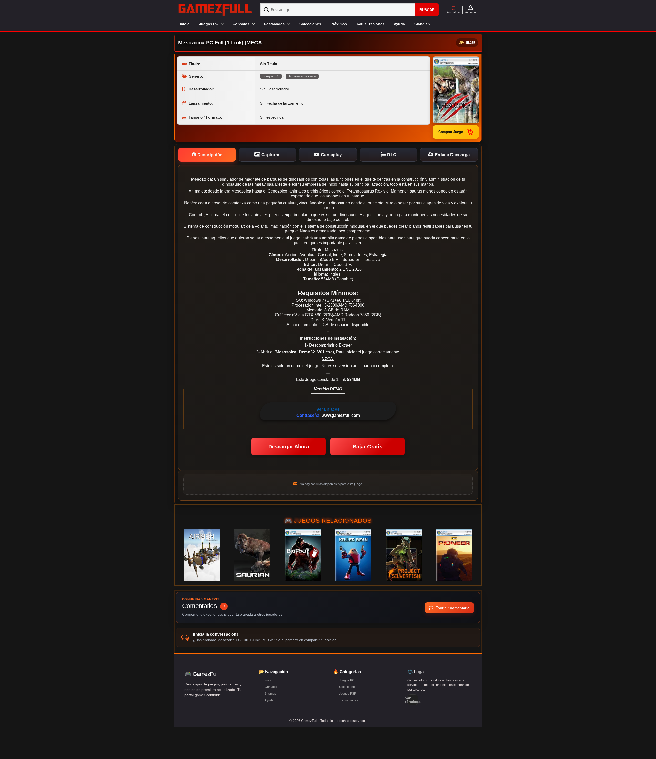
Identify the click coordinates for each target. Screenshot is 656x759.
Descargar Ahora (288, 446)
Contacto (271, 687)
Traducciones (348, 700)
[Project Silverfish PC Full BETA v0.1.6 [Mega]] (404, 555)
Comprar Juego (450, 132)
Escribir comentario (452, 608)
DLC (391, 154)
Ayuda (399, 24)
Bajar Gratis (367, 446)
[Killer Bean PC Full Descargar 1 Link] (353, 555)
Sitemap (270, 693)
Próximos (339, 24)
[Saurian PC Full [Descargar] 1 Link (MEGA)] (252, 555)
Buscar (427, 10)
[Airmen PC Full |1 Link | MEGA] (202, 555)
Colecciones (310, 24)
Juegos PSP (347, 693)
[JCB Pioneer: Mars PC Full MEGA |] (454, 555)
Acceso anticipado (302, 76)
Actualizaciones (370, 24)
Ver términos (412, 700)
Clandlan (422, 24)
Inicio (185, 24)
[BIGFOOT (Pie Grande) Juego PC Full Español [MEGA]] (303, 555)
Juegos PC (271, 76)
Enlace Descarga (452, 154)
